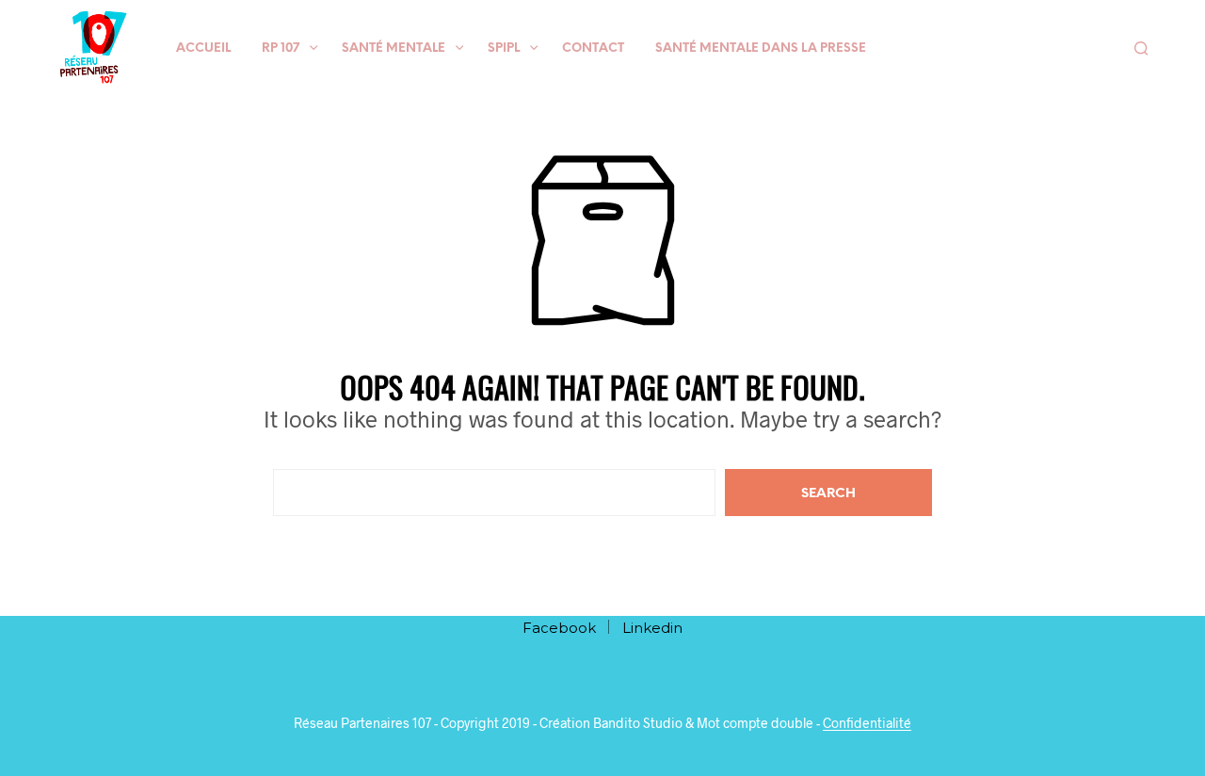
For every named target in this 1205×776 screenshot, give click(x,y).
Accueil (203, 48)
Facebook (559, 628)
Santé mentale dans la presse (760, 48)
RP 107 (280, 48)
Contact (593, 48)
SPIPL (504, 48)
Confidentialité (867, 723)
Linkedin (652, 628)
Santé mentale (393, 48)
